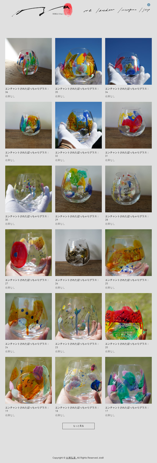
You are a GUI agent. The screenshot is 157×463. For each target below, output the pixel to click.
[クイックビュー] (28, 61)
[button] (148, 4)
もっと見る (78, 426)
